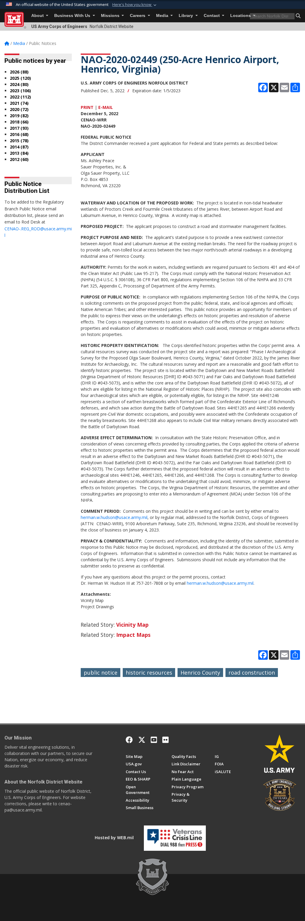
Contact (212, 15)
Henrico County (200, 672)
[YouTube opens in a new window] (154, 739)
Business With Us (72, 15)
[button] (135, 5)
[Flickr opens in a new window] (165, 739)
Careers (138, 15)
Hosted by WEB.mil (114, 837)
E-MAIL (105, 107)
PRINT (87, 107)
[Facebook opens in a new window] (129, 739)
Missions (111, 15)
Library (186, 15)
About (38, 15)
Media (162, 15)
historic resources (149, 672)
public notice (100, 672)
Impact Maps (133, 634)
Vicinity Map (132, 624)
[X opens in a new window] (141, 739)
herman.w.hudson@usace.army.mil (114, 517)
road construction (251, 672)
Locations (241, 15)
